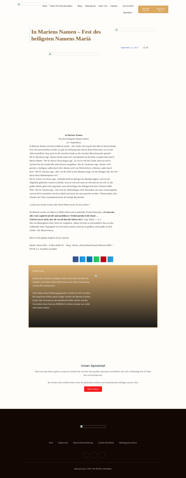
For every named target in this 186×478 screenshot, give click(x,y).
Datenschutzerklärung (83, 442)
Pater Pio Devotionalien (61, 6)
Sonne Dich (128, 6)
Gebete (113, 6)
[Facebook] (86, 455)
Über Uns (102, 6)
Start (44, 6)
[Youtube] (102, 455)
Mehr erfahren (93, 389)
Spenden (127, 12)
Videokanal (90, 6)
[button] (75, 259)
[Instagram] (94, 455)
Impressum (63, 442)
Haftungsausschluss (128, 442)
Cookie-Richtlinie (106, 442)
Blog (79, 6)
